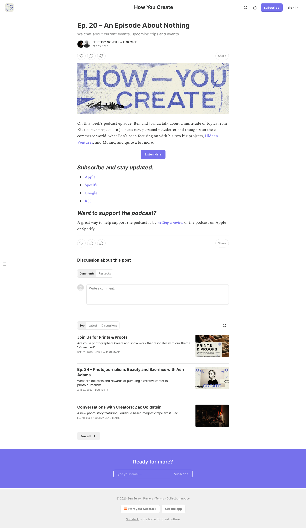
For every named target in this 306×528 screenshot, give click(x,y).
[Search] (245, 7)
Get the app (173, 509)
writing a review (170, 223)
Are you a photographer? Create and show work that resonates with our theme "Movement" (133, 345)
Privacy (148, 498)
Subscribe (271, 7)
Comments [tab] (87, 273)
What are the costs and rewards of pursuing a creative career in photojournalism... (122, 383)
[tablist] (95, 273)
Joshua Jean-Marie (124, 42)
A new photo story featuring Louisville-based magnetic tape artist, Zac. (127, 413)
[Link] (71, 167)
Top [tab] (82, 325)
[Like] (81, 56)
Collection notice (178, 498)
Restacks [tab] (105, 273)
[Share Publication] (255, 7)
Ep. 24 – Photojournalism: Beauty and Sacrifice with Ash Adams (130, 372)
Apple (90, 177)
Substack (132, 519)
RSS (88, 201)
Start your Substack (142, 509)
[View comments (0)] (91, 56)
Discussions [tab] (109, 325)
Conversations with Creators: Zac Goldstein (119, 407)
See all (86, 436)
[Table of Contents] (4, 264)
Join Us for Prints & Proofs (102, 337)
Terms (159, 498)
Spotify (91, 185)
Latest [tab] (93, 325)
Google (91, 193)
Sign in (293, 7)
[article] (153, 347)
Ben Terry (99, 42)
